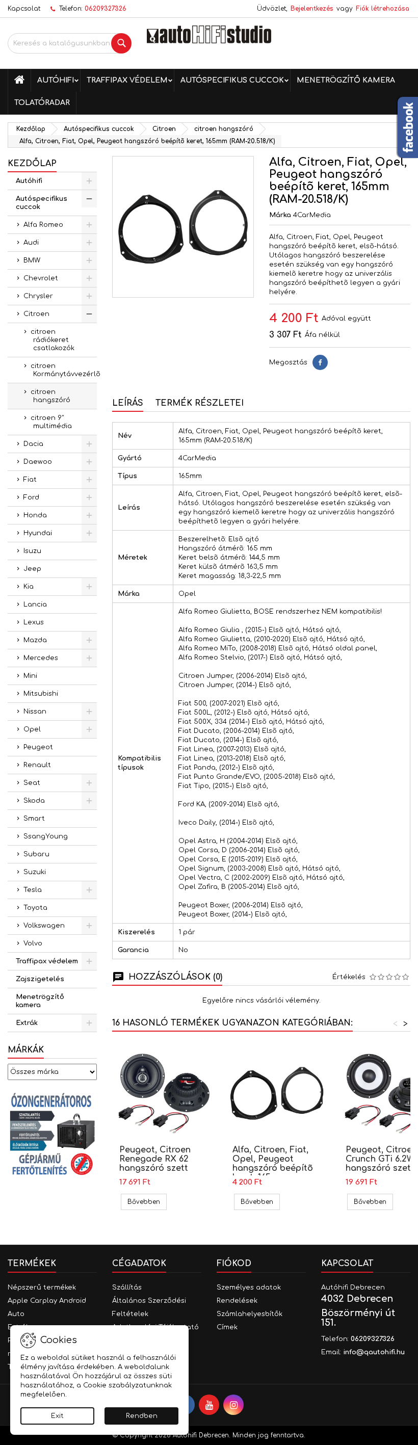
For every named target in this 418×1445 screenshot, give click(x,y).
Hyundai (37, 533)
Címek (227, 1327)
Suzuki (34, 872)
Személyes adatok (249, 1287)
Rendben (142, 1416)
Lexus (33, 622)
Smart (34, 818)
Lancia (35, 604)
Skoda (34, 800)
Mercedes (40, 658)
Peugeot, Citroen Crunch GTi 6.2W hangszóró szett (381, 1159)
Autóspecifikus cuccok (232, 80)
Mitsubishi (40, 693)
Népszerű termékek (42, 1287)
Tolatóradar (42, 103)
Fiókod (234, 1263)
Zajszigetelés (40, 979)
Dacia (33, 444)
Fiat (30, 479)
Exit (57, 1416)
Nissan (34, 711)
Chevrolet (40, 278)
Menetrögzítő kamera (346, 80)
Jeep (32, 568)
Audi (31, 242)
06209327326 (105, 8)
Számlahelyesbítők (249, 1314)
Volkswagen (44, 925)
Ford (31, 497)
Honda (35, 515)
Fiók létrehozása (382, 8)
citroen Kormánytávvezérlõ (64, 370)
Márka (280, 215)
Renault (37, 765)
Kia (28, 586)
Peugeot (38, 747)
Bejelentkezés (312, 8)
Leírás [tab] (127, 403)
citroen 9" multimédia (51, 422)
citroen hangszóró (50, 396)
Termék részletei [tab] (199, 403)
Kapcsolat (24, 8)
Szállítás (127, 1287)
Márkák (26, 1050)
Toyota (35, 907)
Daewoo (37, 461)
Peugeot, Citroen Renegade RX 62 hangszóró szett (155, 1159)
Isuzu (32, 551)
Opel (32, 729)
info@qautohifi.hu (374, 1352)
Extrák (27, 1023)
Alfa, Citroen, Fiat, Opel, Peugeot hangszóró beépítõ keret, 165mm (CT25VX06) (272, 1168)
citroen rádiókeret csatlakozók (52, 340)
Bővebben (147, 1201)
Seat (31, 782)
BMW (31, 260)
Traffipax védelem (127, 80)
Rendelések (237, 1300)
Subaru (36, 854)
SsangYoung (45, 836)
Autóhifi (55, 80)
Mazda (35, 640)
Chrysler (38, 296)
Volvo (32, 943)
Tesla (32, 890)
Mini (30, 675)
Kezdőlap (32, 163)
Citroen (36, 314)
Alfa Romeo (43, 224)
